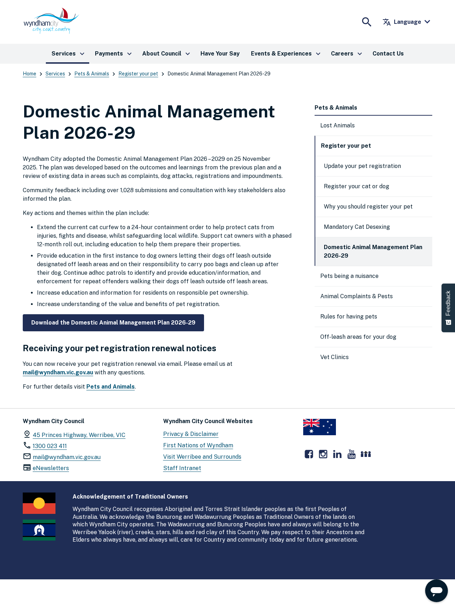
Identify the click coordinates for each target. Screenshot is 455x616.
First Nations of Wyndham (198, 445)
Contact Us (388, 53)
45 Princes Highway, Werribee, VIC (79, 435)
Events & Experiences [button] (286, 53)
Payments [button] (114, 53)
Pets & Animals (91, 74)
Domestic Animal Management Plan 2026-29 (373, 251)
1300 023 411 (50, 446)
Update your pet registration (362, 166)
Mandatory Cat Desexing (357, 226)
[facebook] (309, 454)
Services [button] (69, 53)
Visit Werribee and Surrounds (202, 456)
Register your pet (138, 74)
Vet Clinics (334, 357)
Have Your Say (220, 53)
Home (29, 74)
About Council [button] (167, 53)
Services (55, 74)
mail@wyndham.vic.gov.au (58, 372)
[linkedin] (337, 454)
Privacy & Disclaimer (191, 434)
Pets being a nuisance (349, 276)
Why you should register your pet (368, 206)
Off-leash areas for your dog (358, 336)
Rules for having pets (348, 316)
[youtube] (351, 454)
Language (401, 22)
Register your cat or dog (356, 186)
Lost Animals (337, 125)
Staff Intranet (182, 468)
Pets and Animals (110, 386)
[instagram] (323, 454)
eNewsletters (51, 468)
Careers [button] (347, 53)
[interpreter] (365, 454)
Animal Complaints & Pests (356, 296)
